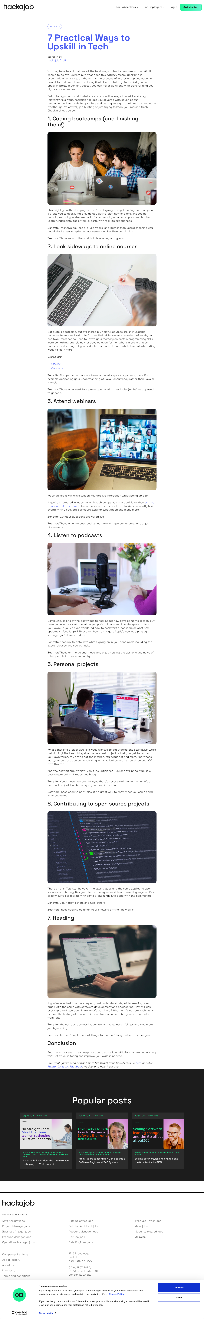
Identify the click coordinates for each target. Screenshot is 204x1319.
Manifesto (8, 1270)
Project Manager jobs (16, 1226)
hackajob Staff (56, 60)
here (138, 1063)
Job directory (11, 1259)
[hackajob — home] (18, 7)
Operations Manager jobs (18, 1242)
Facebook (76, 1066)
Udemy (55, 363)
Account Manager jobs (83, 1231)
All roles (140, 1237)
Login (173, 7)
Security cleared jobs (149, 1231)
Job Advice (54, 26)
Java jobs (141, 1226)
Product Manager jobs (16, 1237)
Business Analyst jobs (16, 1231)
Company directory (15, 1254)
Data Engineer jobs (81, 1242)
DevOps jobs (77, 1237)
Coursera (57, 368)
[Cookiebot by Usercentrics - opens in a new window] (19, 1313)
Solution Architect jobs (84, 1226)
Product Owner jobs (148, 1220)
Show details (46, 1313)
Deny (179, 1297)
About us (8, 1265)
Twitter (51, 1066)
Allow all (179, 1287)
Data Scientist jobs (81, 1220)
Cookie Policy (116, 1294)
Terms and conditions (16, 1276)
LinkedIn (63, 1066)
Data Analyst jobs (13, 1220)
